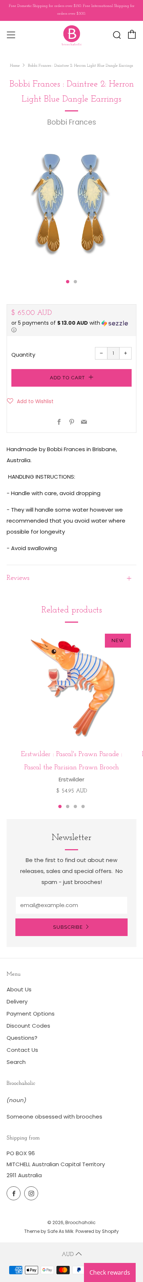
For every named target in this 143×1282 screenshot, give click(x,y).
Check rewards (109, 1272)
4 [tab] (83, 806)
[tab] (67, 281)
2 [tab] (67, 806)
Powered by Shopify (97, 1231)
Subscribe (68, 927)
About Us (19, 989)
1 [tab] (60, 806)
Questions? (22, 1038)
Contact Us (22, 1050)
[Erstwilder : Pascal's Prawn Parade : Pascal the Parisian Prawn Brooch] (71, 686)
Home (15, 66)
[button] (71, 327)
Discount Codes (28, 1025)
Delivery (17, 1001)
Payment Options (31, 1013)
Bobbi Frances (71, 122)
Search (16, 1062)
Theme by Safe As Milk (48, 1231)
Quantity (23, 354)
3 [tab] (75, 806)
